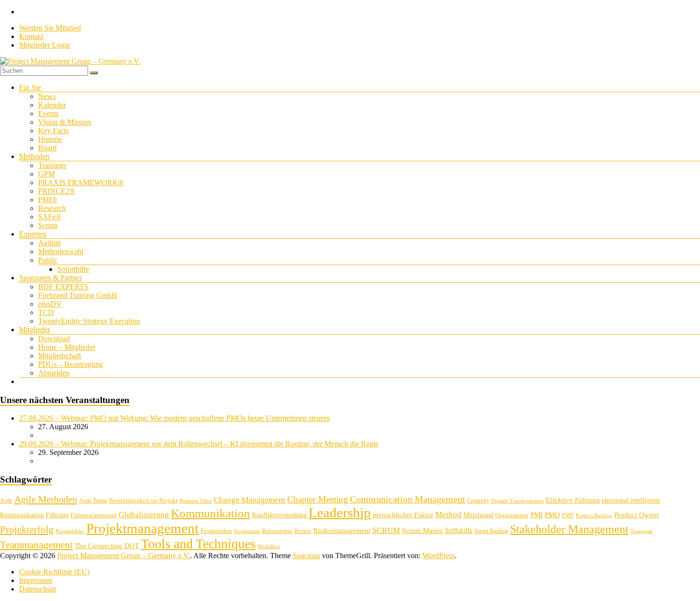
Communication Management (407, 499)
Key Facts (53, 131)
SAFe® (49, 217)
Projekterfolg (27, 529)
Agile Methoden (45, 499)
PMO (552, 515)
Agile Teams (93, 500)
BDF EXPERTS (63, 287)
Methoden (34, 156)
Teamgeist (641, 531)
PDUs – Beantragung (70, 364)
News (47, 96)
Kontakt (31, 36)
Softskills (458, 530)
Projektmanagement (142, 528)
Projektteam (247, 531)
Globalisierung (144, 514)
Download (54, 339)
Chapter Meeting (317, 499)
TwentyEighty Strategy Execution (89, 321)
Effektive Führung (573, 500)
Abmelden (54, 373)
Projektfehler (70, 531)
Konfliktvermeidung (279, 515)
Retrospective (277, 531)
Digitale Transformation (517, 500)
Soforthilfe (73, 269)
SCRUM (386, 530)
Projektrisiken (216, 531)
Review (302, 531)
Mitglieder (34, 329)
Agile (6, 500)
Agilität (49, 243)
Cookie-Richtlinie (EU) (54, 572)
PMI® (47, 200)
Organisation (512, 515)
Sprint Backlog (491, 531)
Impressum (35, 580)
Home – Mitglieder (66, 347)
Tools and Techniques (198, 543)
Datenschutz (37, 589)
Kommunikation (210, 513)
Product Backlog (594, 515)
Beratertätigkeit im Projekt (143, 500)
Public (47, 260)
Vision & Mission (64, 122)
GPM (46, 174)
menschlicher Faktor (403, 515)
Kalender (52, 105)
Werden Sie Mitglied (50, 28)
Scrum (48, 225)
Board (47, 148)
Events (48, 113)
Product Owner (636, 515)
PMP (568, 515)
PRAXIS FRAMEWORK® (81, 182)
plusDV (50, 304)
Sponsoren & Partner (50, 278)
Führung (57, 515)
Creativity (478, 500)
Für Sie (30, 87)
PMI (536, 515)
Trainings (52, 165)
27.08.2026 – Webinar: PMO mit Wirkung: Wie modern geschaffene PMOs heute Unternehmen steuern (174, 418)
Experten (32, 234)
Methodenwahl (60, 251)
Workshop (269, 546)
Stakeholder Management (569, 529)
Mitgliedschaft (59, 356)
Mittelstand (478, 515)
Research (52, 208)
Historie (50, 139)
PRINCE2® (56, 191)
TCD (46, 312)
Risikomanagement (341, 530)
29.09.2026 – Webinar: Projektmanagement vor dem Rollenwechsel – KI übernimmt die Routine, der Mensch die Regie (199, 444)
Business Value (196, 500)
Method (448, 514)
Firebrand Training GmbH (77, 295)
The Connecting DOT (107, 546)
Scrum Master (422, 530)
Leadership (340, 512)
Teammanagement (36, 545)
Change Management (249, 499)
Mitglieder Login (44, 45)
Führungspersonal (93, 515)
